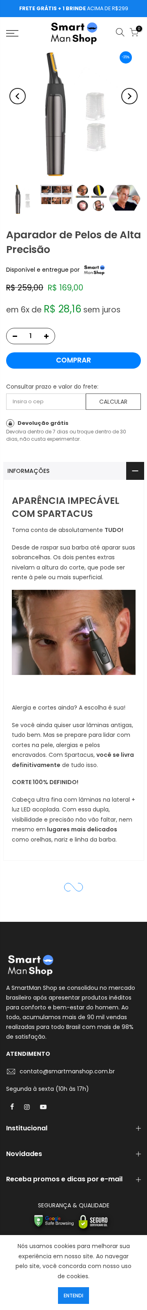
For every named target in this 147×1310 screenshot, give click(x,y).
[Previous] (17, 96)
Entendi (73, 1295)
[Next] (129, 96)
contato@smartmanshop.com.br (67, 1071)
